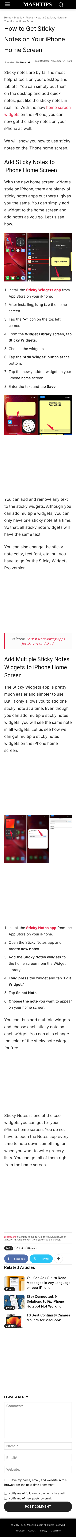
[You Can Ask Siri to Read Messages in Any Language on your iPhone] (14, 1283)
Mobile (18, 17)
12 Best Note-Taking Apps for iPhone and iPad (43, 641)
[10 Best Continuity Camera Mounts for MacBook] (14, 1321)
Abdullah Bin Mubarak (18, 62)
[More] (58, 1258)
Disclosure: (10, 1236)
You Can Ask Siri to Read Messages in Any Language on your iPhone (49, 1283)
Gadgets (10, 1325)
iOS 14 (19, 1248)
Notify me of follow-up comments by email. (36, 1493)
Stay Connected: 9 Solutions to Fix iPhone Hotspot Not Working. (45, 1301)
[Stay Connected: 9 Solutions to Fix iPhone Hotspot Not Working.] (14, 1302)
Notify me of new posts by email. (30, 1498)
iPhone (29, 17)
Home (7, 17)
